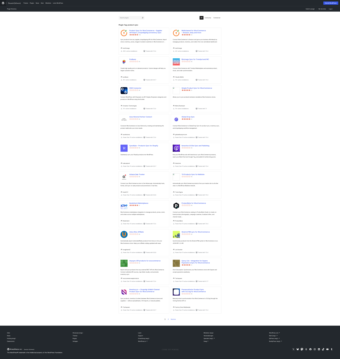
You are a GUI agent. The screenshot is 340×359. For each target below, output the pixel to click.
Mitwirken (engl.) (209, 333)
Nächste (173, 319)
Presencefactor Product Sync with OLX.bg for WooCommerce (194, 290)
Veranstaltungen (208, 335)
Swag (206, 341)
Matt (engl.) (273, 335)
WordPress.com (274, 333)
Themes (75, 335)
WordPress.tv (143, 341)
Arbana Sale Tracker (137, 174)
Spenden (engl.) (209, 338)
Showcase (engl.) (78, 333)
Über (8, 333)
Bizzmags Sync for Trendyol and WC (195, 59)
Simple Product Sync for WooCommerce (197, 88)
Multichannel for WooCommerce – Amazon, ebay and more (194, 32)
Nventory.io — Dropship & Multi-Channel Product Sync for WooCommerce (144, 290)
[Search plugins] (142, 18)
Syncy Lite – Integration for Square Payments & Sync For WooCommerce (196, 262)
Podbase (132, 59)
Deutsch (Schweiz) (29, 349)
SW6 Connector (135, 88)
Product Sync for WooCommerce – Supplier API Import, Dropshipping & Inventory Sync (145, 32)
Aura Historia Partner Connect (140, 117)
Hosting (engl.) (11, 338)
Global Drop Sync (188, 117)
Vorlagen (75, 341)
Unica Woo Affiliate (136, 232)
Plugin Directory (11, 9)
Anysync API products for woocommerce (145, 261)
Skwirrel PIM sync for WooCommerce (196, 232)
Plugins (75, 338)
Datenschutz (11, 341)
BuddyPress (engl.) (275, 341)
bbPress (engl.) (274, 338)
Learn (139, 333)
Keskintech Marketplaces (138, 203)
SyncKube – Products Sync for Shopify (143, 146)
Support (140, 335)
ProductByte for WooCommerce (194, 203)
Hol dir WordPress (331, 3)
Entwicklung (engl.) (143, 338)
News (8, 335)
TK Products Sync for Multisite (193, 174)
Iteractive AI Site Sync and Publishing (195, 146)
